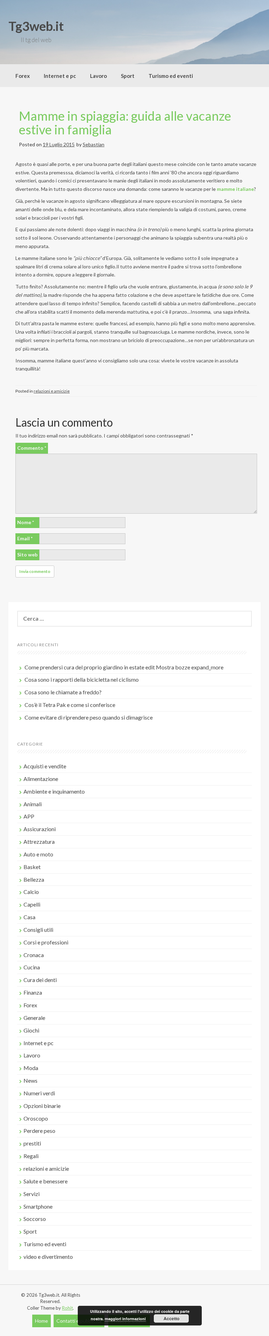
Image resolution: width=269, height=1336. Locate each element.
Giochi (31, 1030)
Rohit (67, 1308)
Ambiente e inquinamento (54, 791)
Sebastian (93, 144)
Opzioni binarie (42, 1105)
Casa (29, 917)
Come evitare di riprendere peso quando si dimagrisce (89, 717)
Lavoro (98, 76)
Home (41, 1321)
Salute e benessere (45, 1181)
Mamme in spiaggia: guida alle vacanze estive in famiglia (125, 123)
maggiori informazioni (125, 1318)
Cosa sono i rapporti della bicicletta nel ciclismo (82, 679)
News (30, 1080)
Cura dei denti (40, 979)
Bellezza (33, 879)
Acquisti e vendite (44, 766)
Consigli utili (38, 929)
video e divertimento (48, 1256)
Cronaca (33, 954)
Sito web (27, 554)
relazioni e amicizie (52, 391)
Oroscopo (35, 1118)
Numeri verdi (39, 1093)
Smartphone (38, 1206)
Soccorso (34, 1218)
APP (28, 816)
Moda (30, 1067)
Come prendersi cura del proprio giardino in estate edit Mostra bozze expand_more (124, 667)
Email (25, 538)
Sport (127, 76)
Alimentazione (40, 778)
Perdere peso (39, 1130)
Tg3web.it (36, 26)
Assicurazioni (39, 829)
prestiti (32, 1143)
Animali (32, 804)
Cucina (31, 967)
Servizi (31, 1193)
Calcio (31, 891)
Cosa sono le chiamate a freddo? (63, 692)
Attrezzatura (39, 841)
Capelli (31, 904)
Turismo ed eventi (171, 76)
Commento (31, 448)
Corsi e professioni (45, 942)
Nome (25, 522)
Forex (22, 76)
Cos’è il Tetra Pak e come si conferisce (70, 704)
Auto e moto (38, 854)
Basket (32, 866)
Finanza (32, 992)
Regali (31, 1156)
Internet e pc (60, 76)
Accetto (171, 1318)
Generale (34, 1017)
